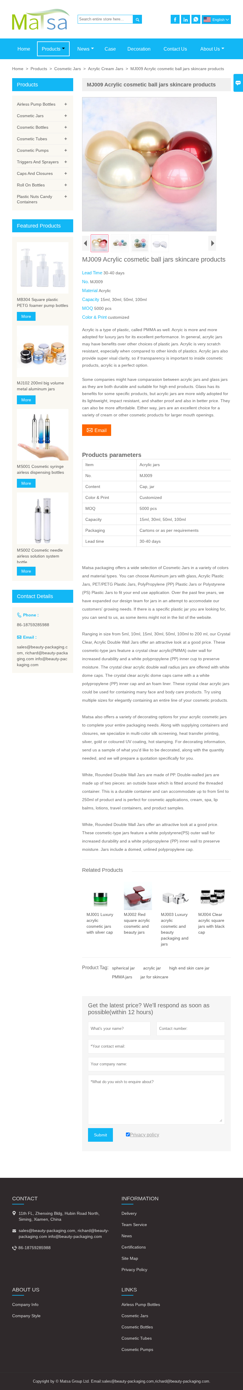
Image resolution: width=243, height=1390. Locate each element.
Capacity (91, 299)
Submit (100, 1135)
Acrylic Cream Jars (105, 68)
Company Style (26, 1315)
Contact (25, 1198)
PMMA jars (122, 977)
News (83, 48)
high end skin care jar (189, 968)
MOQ (88, 308)
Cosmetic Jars (67, 68)
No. (86, 281)
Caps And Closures (35, 173)
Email (97, 429)
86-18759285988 (33, 624)
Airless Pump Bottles (36, 104)
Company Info (25, 1304)
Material (90, 290)
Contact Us (175, 48)
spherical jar (123, 968)
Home (23, 48)
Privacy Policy (134, 1269)
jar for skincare (154, 977)
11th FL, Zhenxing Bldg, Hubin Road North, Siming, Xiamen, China (59, 1216)
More (26, 316)
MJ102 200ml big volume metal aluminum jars (40, 386)
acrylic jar (152, 968)
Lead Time (92, 272)
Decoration (139, 48)
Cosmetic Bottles (32, 127)
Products (51, 48)
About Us (210, 48)
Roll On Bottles (31, 185)
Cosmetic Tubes (32, 138)
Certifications (134, 1247)
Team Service (134, 1224)
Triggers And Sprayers (38, 162)
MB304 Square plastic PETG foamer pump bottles (42, 302)
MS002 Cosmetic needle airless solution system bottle (40, 556)
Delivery (129, 1213)
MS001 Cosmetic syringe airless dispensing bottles (40, 469)
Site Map (130, 1258)
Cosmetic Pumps (33, 150)
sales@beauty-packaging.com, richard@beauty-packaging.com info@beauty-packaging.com (42, 656)
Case (110, 48)
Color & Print (95, 317)
